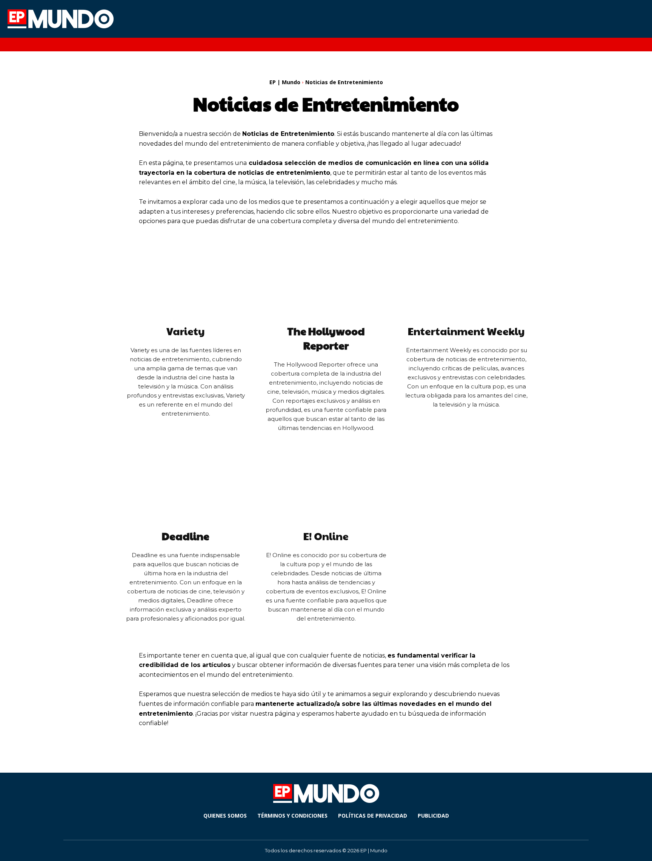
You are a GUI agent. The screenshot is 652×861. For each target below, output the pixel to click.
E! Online (326, 536)
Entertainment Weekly (466, 331)
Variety (185, 331)
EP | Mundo (284, 82)
